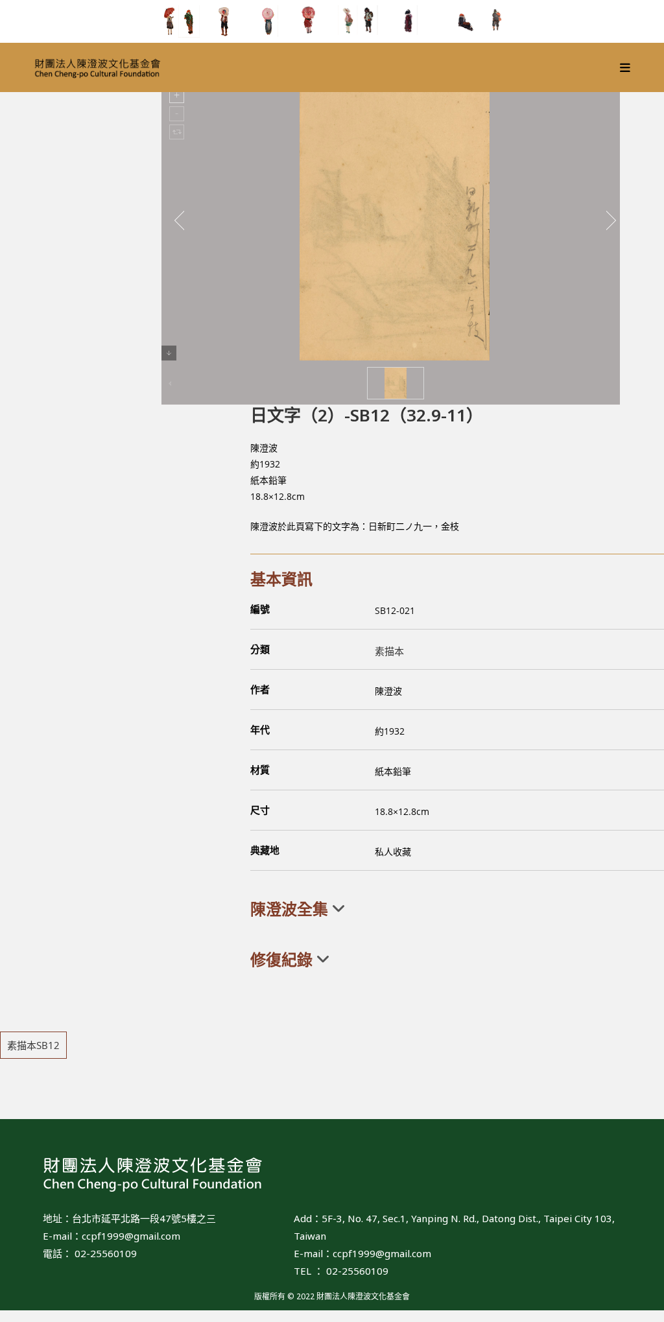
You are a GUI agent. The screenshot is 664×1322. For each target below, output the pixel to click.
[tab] (457, 909)
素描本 (389, 650)
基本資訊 (281, 578)
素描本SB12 (33, 1045)
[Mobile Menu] (625, 67)
